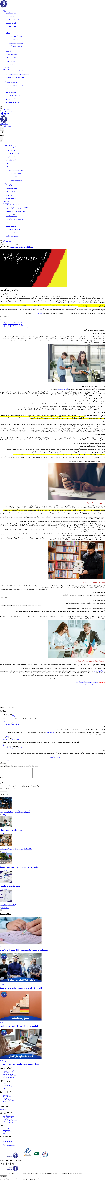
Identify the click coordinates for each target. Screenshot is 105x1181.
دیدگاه (1, 777)
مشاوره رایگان (4, 114)
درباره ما (5, 49)
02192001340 (5, 109)
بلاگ (4, 1088)
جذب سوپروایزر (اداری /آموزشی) (14, 85)
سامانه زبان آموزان (7, 111)
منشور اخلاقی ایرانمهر (11, 54)
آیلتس (7, 29)
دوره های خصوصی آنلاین (15, 46)
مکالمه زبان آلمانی (37, 313)
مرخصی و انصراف (11, 64)
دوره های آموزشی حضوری (16, 36)
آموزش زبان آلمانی (63, 389)
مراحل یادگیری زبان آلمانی (91, 684)
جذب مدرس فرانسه (11, 92)
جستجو (2, 244)
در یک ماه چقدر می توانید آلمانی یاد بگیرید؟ (87, 682)
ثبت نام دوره (6, 69)
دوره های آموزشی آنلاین (15, 39)
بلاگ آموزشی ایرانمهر (24, 247)
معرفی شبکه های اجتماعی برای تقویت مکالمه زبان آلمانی (16, 326)
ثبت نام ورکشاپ (7, 1086)
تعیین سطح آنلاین (4, 113)
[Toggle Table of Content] (1, 320)
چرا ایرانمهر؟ (9, 51)
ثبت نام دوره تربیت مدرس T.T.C (14, 70)
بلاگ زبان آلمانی (14, 247)
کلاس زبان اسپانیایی (11, 26)
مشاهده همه (3, 1176)
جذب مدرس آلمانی (11, 89)
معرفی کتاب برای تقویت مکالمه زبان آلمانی (13, 325)
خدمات (8, 33)
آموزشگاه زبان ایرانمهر (99, 671)
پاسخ (4, 721)
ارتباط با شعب (6, 67)
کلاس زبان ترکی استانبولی (13, 19)
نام (1, 780)
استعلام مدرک (6, 1085)
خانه (4, 10)
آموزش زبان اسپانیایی (8, 1077)
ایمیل (2, 783)
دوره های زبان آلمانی (55, 757)
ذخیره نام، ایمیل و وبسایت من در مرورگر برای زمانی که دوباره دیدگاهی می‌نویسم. (22, 785)
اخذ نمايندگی (6, 1083)
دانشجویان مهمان (10, 61)
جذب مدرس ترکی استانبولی (13, 95)
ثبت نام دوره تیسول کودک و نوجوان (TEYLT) (17, 74)
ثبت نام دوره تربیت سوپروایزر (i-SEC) (15, 77)
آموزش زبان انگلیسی (8, 1071)
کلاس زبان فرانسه (11, 23)
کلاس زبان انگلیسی (11, 13)
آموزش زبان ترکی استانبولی (10, 1075)
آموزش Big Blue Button (9, 1100)
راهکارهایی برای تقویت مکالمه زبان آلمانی (12, 322)
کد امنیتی (3, 788)
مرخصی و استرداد (7, 1096)
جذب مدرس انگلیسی (11, 82)
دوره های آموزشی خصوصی (16, 43)
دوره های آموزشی (7, 11)
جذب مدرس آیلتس (11, 98)
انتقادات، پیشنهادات (11, 57)
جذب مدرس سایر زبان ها (12, 102)
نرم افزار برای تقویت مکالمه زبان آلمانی (12, 324)
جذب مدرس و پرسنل (8, 80)
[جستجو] (1, 107)
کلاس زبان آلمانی (10, 16)
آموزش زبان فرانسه (8, 1074)
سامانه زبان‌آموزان (7, 126)
